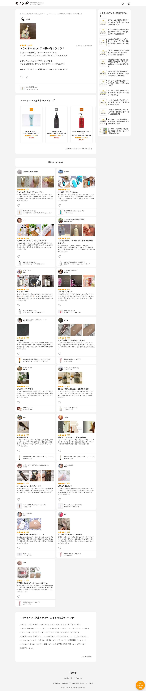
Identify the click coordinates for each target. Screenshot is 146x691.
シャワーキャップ (56, 624)
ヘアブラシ (49, 632)
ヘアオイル (43, 628)
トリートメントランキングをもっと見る (78, 148)
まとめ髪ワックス (26, 636)
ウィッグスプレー (82, 636)
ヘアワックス (74, 632)
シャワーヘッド (25, 632)
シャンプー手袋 (25, 628)
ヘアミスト (51, 636)
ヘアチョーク (81, 640)
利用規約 (65, 683)
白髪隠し (49, 640)
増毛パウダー (81, 644)
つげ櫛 (57, 632)
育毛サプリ (72, 644)
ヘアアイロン (73, 628)
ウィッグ (72, 636)
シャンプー (23, 624)
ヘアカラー (33, 640)
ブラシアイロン (84, 628)
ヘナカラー (39, 644)
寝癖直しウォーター (39, 636)
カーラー (64, 640)
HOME (73, 673)
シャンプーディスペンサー (72, 624)
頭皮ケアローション (26, 648)
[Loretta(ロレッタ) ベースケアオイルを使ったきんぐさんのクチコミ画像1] (28, 31)
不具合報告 (89, 683)
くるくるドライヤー (38, 632)
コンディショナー (34, 624)
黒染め (32, 644)
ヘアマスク (45, 624)
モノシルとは (78, 678)
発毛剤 (65, 644)
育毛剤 (59, 644)
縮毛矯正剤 (72, 640)
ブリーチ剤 (56, 640)
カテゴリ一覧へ (86, 656)
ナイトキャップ (54, 628)
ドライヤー (64, 628)
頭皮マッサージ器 (50, 644)
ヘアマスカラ (24, 644)
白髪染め (41, 640)
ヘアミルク (35, 628)
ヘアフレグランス (62, 636)
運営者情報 (56, 683)
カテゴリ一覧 (68, 678)
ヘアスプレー (64, 632)
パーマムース (24, 640)
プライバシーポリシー (77, 683)
